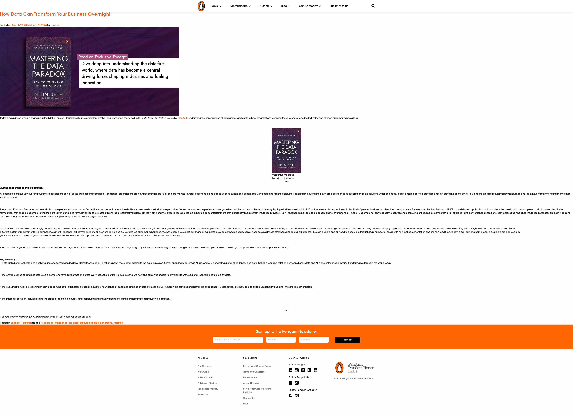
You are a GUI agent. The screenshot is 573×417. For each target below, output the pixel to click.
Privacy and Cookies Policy (257, 366)
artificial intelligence (55, 322)
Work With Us (204, 371)
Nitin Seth (183, 118)
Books (214, 6)
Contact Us (248, 398)
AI (42, 322)
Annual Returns (251, 383)
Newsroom (203, 394)
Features (26, 322)
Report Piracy (250, 377)
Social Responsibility (208, 388)
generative (106, 322)
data (82, 322)
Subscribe (347, 339)
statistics (118, 322)
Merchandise (239, 6)
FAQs (245, 403)
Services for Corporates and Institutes (257, 390)
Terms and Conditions (254, 371)
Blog (284, 6)
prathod (55, 25)
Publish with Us (339, 6)
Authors (264, 6)
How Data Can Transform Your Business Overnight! (56, 14)
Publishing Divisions (207, 383)
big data (73, 322)
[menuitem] (214, 6)
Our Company (308, 6)
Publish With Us (205, 377)
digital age (92, 322)
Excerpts (15, 322)
